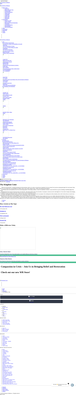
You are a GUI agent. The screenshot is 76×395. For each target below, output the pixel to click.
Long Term (4, 342)
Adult (3, 335)
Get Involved (4, 29)
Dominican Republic (6, 355)
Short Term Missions (9, 27)
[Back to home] (5, 2)
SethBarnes (20, 1)
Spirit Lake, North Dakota (7, 380)
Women (3, 344)
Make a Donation (5, 329)
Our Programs (5, 19)
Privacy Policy (5, 389)
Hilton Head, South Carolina (7, 363)
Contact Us (4, 313)
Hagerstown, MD (5, 362)
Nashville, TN (5, 371)
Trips (3, 41)
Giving (41, 1)
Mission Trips (4, 7)
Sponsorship (29, 1)
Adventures (4, 1)
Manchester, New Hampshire (7, 366)
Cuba (3, 354)
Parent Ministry (8, 26)
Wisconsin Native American (7, 382)
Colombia (4, 352)
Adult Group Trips (5, 319)
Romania (4, 377)
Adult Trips (7, 8)
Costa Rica (4, 353)
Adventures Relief (5, 337)
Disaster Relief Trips (6, 321)
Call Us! (4, 315)
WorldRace (12, 1)
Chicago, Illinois (5, 351)
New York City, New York (7, 374)
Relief (36, 1)
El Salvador (4, 357)
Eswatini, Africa (5, 358)
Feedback (4, 388)
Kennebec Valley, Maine (7, 365)
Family (3, 340)
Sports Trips (7, 17)
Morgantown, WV (5, 369)
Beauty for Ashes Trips (9, 9)
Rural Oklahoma (5, 378)
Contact (3, 32)
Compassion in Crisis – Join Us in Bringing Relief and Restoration (33, 266)
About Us (4, 328)
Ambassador (7, 14)
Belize (3, 349)
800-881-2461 (5, 307)
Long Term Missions (9, 12)
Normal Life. (3, 220)
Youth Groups (7, 13)
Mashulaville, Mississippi (7, 367)
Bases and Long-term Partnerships (11, 22)
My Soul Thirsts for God (6, 206)
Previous (4, 200)
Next (3, 201)
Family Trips (7, 16)
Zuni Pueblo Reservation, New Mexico (9, 383)
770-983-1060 (5, 309)
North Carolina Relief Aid (7, 375)
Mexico (3, 368)
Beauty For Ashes (8, 20)
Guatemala (8, 181)
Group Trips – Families (6, 341)
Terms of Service (5, 390)
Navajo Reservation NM (7, 372)
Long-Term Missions (9, 24)
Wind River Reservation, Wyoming (9, 381)
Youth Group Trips (5, 323)
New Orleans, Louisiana (7, 373)
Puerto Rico (4, 376)
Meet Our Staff (5, 330)
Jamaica (3, 364)
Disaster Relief (7, 10)
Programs (4, 139)
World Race (7, 18)
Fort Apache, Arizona (6, 360)
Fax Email (4, 311)
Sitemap (3, 391)
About (3, 28)
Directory (4, 387)
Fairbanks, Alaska (5, 359)
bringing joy (3, 211)
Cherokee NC (5, 350)
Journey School (8, 21)
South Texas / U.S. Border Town (8, 379)
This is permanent (4, 215)
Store (46, 1)
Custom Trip (7, 15)
